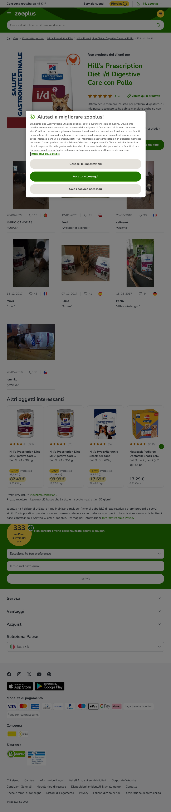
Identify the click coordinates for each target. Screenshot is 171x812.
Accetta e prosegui (85, 176)
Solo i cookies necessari (85, 189)
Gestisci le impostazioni (85, 164)
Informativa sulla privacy (45, 153)
